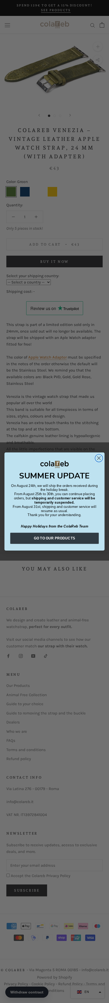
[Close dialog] (99, 458)
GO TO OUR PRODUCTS (54, 538)
